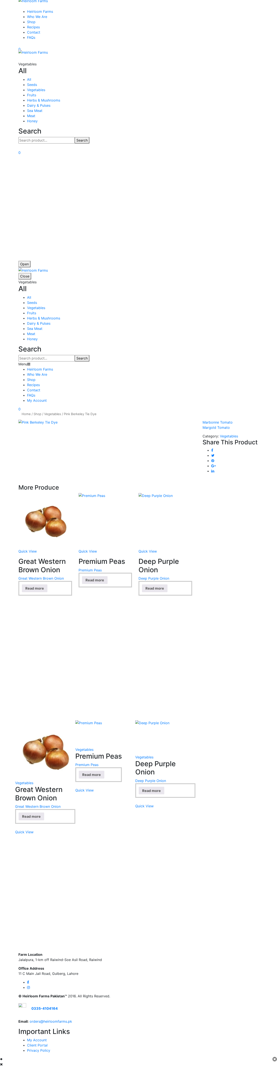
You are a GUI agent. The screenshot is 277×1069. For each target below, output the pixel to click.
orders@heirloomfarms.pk (51, 1021)
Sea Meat (34, 110)
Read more (34, 588)
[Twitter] (212, 455)
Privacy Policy (38, 1050)
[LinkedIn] (212, 471)
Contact (33, 32)
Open (24, 264)
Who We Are (37, 17)
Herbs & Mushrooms (43, 100)
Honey (32, 121)
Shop (31, 22)
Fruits (31, 95)
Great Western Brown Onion (41, 578)
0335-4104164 (44, 1008)
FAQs (31, 37)
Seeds (32, 84)
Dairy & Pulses (38, 105)
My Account (37, 400)
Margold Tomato (216, 427)
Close (24, 276)
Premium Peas (90, 570)
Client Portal (37, 1045)
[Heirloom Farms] (33, 52)
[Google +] (213, 466)
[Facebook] (212, 450)
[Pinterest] (212, 460)
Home (26, 414)
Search (82, 140)
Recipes (33, 27)
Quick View (27, 551)
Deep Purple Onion (153, 578)
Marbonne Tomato (218, 422)
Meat (31, 116)
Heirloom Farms (40, 11)
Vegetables (36, 90)
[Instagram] (28, 987)
